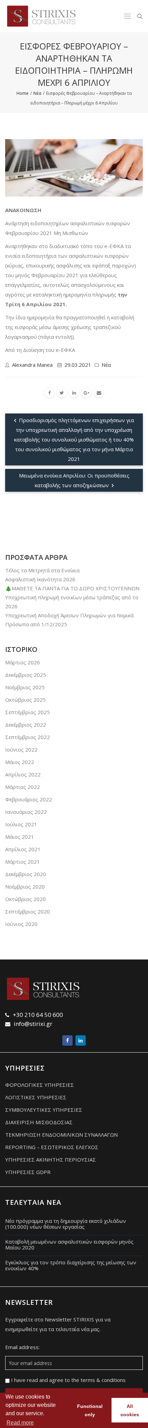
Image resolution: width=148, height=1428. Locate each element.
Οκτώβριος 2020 (25, 898)
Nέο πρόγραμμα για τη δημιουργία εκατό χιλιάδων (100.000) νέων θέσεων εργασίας (65, 1223)
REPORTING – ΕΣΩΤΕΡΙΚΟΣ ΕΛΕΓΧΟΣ (51, 1147)
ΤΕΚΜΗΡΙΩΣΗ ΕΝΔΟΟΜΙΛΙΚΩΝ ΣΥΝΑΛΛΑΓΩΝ (61, 1134)
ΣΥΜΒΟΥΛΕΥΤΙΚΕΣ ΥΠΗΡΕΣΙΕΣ (43, 1109)
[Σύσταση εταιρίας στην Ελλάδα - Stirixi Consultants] (41, 16)
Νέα (106, 364)
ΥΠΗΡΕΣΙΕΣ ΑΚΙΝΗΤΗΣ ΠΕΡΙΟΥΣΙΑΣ (50, 1159)
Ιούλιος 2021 (21, 824)
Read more (20, 1423)
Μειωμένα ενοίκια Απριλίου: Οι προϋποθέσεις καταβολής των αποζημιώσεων (74, 480)
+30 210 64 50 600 (38, 1015)
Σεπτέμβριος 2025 (27, 712)
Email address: (22, 1347)
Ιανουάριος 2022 (26, 811)
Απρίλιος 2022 (23, 774)
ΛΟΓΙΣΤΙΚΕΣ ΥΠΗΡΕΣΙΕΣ (35, 1097)
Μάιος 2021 (19, 836)
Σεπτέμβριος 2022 (27, 737)
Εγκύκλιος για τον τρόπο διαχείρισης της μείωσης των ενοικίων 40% (70, 1265)
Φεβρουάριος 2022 (28, 799)
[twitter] (61, 393)
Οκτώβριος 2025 (25, 699)
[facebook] (49, 393)
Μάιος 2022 (19, 761)
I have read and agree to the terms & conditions (68, 1380)
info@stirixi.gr (33, 1024)
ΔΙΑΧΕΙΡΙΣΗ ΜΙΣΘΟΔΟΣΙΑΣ (39, 1122)
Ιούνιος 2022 (21, 749)
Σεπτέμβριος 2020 (27, 911)
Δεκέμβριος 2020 (25, 874)
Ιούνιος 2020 (21, 923)
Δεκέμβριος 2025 (25, 674)
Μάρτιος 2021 (22, 861)
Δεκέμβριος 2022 (25, 724)
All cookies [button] (129, 1410)
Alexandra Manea (32, 364)
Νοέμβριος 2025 (25, 687)
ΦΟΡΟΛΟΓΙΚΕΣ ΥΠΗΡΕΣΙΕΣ (39, 1084)
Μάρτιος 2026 (22, 662)
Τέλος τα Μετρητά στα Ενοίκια (42, 570)
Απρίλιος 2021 (23, 849)
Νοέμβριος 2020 (25, 886)
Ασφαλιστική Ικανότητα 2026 (40, 579)
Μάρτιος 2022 (22, 786)
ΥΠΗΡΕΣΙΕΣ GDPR (28, 1171)
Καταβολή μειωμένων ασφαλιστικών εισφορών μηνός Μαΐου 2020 (69, 1244)
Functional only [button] (90, 1410)
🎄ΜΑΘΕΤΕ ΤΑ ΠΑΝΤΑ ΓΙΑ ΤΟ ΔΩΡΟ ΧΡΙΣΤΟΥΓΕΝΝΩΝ (72, 588)
